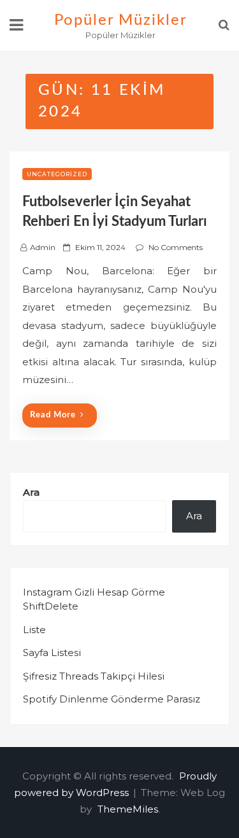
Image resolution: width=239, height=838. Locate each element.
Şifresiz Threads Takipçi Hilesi (93, 676)
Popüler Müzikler (120, 20)
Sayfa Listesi (52, 652)
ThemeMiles (128, 809)
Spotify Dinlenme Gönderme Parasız (111, 699)
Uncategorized (57, 174)
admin (42, 247)
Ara (31, 492)
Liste (34, 630)
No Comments (175, 247)
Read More (53, 415)
